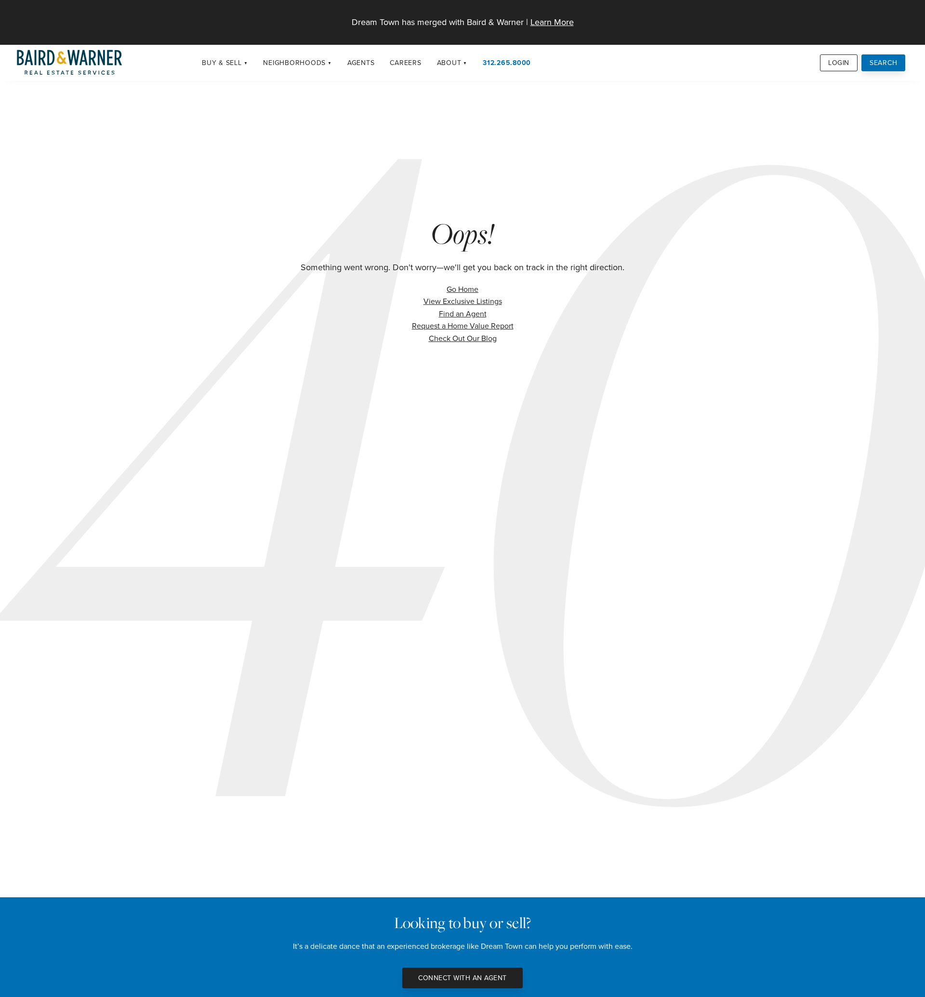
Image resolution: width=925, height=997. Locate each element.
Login (838, 62)
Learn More (552, 22)
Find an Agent (463, 313)
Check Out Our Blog (463, 338)
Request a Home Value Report (463, 325)
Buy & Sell (222, 62)
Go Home (462, 289)
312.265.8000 (507, 62)
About (449, 62)
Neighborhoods (294, 62)
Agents (361, 62)
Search (884, 62)
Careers (405, 62)
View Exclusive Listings (462, 301)
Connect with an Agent (462, 978)
